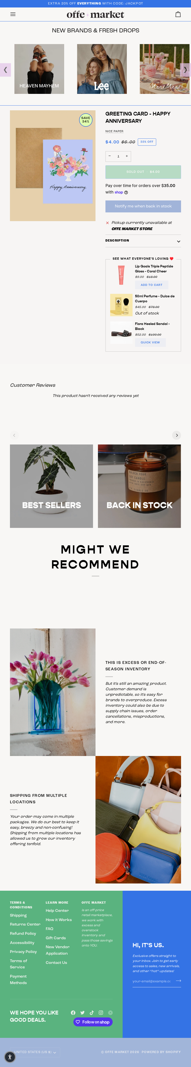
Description (117, 240)
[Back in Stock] (139, 486)
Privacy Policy (23, 952)
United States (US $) (33, 1052)
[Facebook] (73, 1012)
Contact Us (56, 963)
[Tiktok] (92, 1012)
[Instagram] (101, 1012)
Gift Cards (56, 938)
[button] (10, 1057)
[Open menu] (17, 14)
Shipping (18, 916)
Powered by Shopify (161, 1052)
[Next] (176, 435)
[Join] (177, 981)
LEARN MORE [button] (57, 902)
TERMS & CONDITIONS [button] (21, 905)
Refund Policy (23, 934)
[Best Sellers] (51, 486)
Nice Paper (114, 131)
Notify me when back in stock (143, 206)
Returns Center (25, 925)
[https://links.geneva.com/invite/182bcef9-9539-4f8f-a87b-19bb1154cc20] (110, 1012)
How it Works (59, 920)
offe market (117, 1052)
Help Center (57, 911)
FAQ (49, 929)
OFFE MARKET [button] (94, 902)
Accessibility (22, 943)
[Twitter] (82, 1012)
